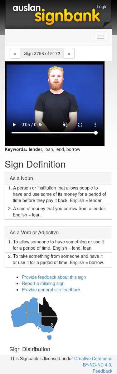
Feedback (102, 371)
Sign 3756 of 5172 (42, 53)
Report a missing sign (43, 283)
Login (102, 6)
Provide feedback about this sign (54, 277)
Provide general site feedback (51, 289)
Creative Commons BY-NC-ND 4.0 (93, 361)
